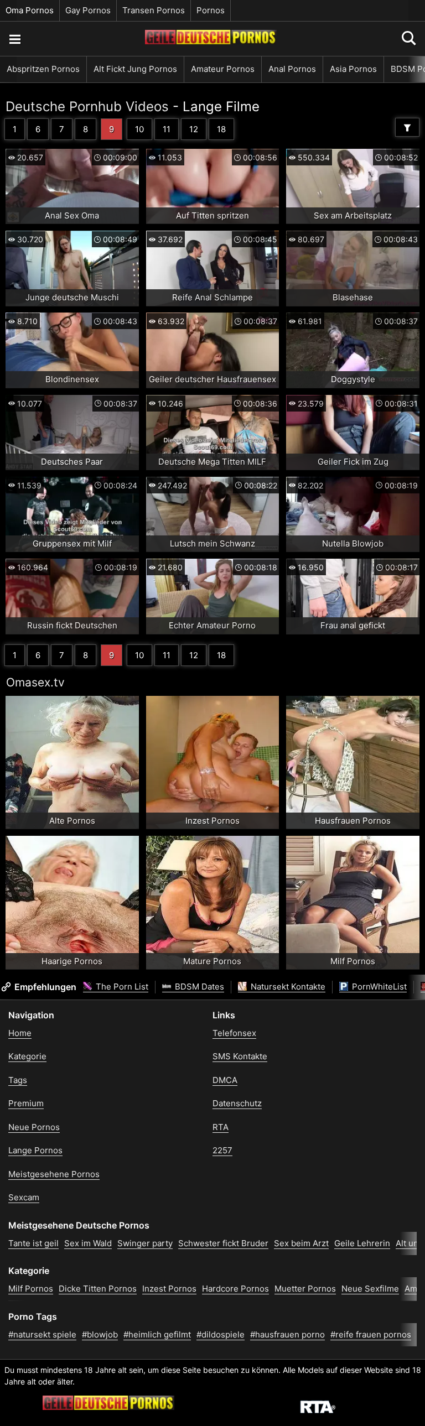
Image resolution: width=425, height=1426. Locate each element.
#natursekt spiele (42, 1334)
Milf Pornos (30, 1288)
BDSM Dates (198, 986)
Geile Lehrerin (362, 1243)
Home (20, 1033)
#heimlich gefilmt (157, 1334)
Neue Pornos (34, 1127)
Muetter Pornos (305, 1288)
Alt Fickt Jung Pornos (135, 69)
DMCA (224, 1080)
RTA (220, 1127)
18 (221, 129)
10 (139, 129)
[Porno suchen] (14, 38)
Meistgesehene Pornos (54, 1174)
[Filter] (407, 127)
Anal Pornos (292, 69)
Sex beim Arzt (301, 1243)
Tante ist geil (33, 1243)
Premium (26, 1103)
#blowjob (100, 1334)
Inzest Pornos (169, 1288)
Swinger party (145, 1243)
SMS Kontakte (239, 1056)
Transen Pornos (153, 10)
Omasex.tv (35, 682)
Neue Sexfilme (370, 1288)
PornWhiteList (378, 986)
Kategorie (27, 1056)
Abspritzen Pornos (43, 69)
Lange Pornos (35, 1150)
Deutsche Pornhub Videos (87, 106)
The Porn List (121, 986)
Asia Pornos (353, 69)
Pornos (210, 10)
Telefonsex (234, 1033)
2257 (222, 1150)
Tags (17, 1080)
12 (193, 129)
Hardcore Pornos (235, 1288)
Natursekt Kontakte (286, 986)
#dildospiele (220, 1334)
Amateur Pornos (223, 69)
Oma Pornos (30, 10)
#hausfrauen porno (287, 1334)
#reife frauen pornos (370, 1334)
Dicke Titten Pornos (98, 1288)
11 (166, 129)
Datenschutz (237, 1103)
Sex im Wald (88, 1243)
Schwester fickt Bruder (223, 1243)
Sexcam (23, 1197)
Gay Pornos (88, 10)
